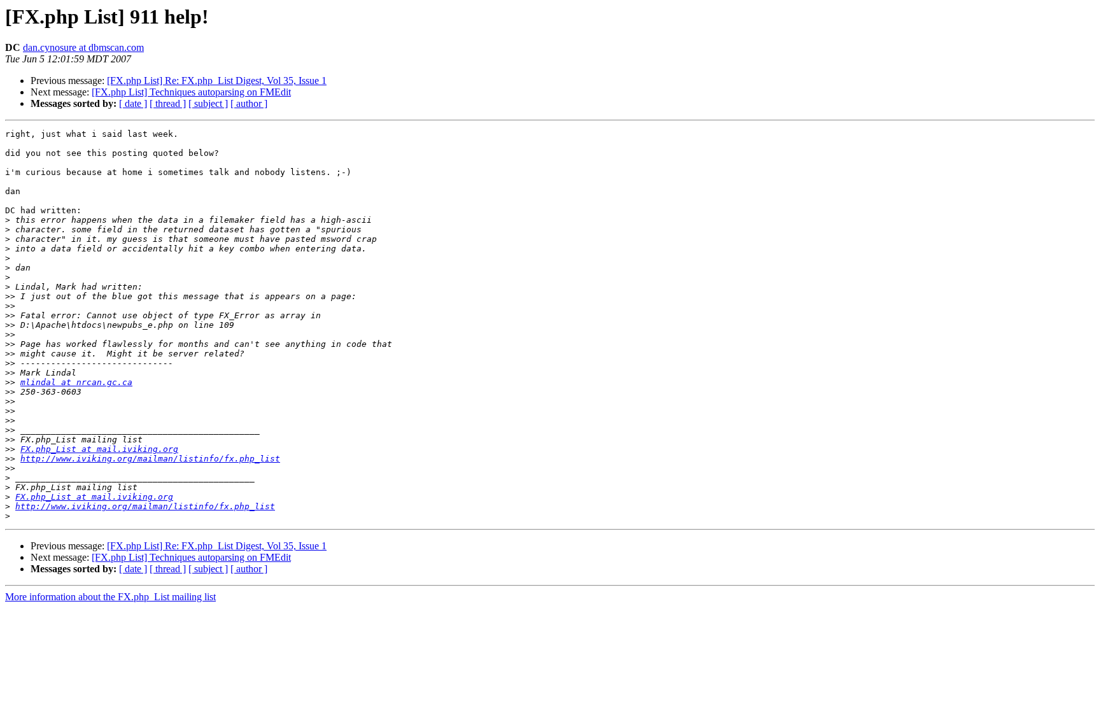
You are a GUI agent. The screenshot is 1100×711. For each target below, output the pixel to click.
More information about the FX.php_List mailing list (110, 596)
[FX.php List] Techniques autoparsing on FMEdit (191, 92)
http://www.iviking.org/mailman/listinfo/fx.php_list (150, 458)
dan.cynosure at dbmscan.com (83, 47)
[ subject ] (208, 103)
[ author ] (248, 103)
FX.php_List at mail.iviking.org (99, 449)
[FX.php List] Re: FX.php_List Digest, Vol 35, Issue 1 (217, 80)
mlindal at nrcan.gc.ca (76, 382)
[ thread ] (168, 103)
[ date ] (133, 103)
